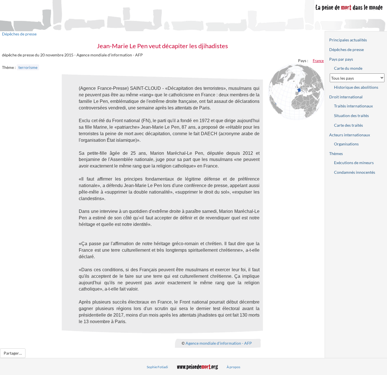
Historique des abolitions (356, 87)
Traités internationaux (353, 105)
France (318, 60)
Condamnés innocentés (354, 172)
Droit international (346, 96)
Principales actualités (348, 39)
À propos (233, 367)
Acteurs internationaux (349, 134)
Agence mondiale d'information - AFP (219, 343)
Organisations (346, 143)
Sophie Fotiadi (157, 367)
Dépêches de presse (19, 33)
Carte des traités (348, 125)
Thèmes (336, 153)
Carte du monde (348, 68)
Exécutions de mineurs (354, 162)
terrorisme (27, 67)
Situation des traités (351, 115)
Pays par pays (341, 59)
